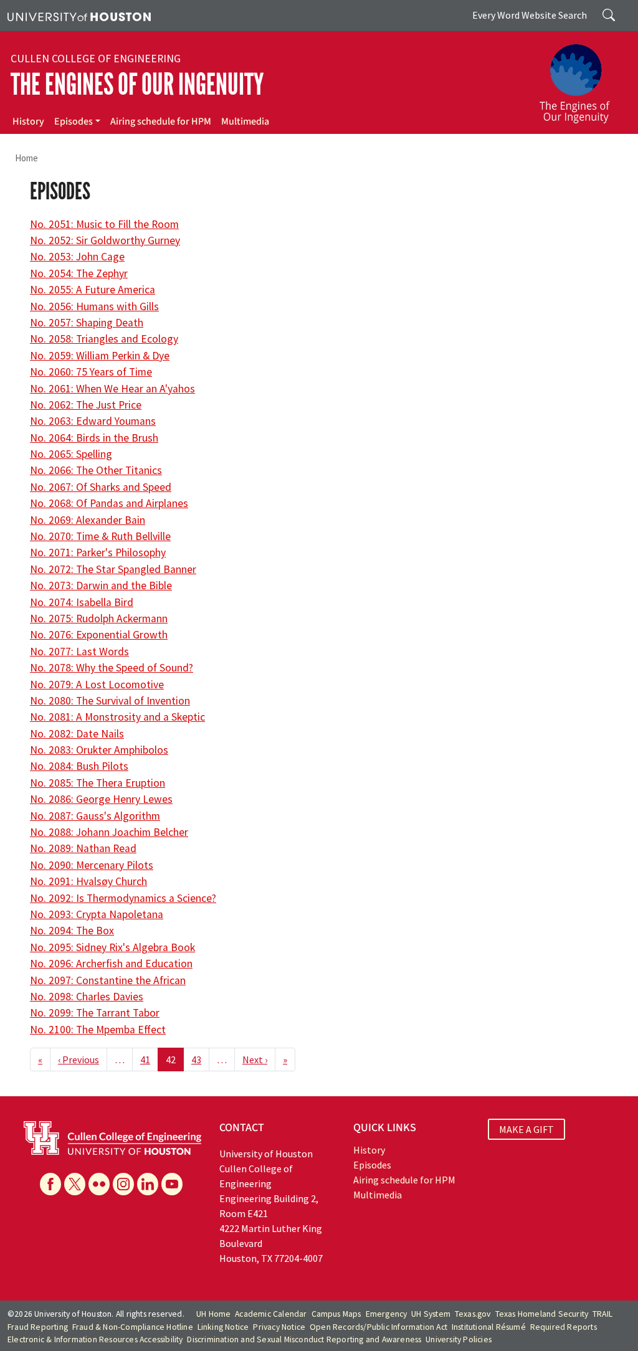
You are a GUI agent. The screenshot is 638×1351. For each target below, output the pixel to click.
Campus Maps (336, 1314)
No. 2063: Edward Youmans (93, 421)
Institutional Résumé (489, 1327)
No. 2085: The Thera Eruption (97, 783)
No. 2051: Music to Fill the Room (104, 224)
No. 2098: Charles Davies (86, 996)
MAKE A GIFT (526, 1129)
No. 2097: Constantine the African (108, 980)
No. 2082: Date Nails (77, 734)
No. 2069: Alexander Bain (87, 520)
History (28, 121)
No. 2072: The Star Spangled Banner (113, 569)
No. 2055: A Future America (92, 289)
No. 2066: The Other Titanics (96, 470)
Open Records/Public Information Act (378, 1327)
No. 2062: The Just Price (85, 405)
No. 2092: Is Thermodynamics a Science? (123, 898)
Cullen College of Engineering (96, 58)
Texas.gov (473, 1314)
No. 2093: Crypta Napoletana (96, 914)
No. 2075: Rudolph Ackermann (99, 618)
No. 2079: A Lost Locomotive (97, 684)
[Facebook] (50, 1184)
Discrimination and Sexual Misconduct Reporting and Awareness (304, 1339)
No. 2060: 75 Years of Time (91, 372)
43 (196, 1059)
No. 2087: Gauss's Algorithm (95, 816)
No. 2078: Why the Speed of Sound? (111, 668)
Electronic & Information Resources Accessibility (95, 1339)
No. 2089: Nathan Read (83, 848)
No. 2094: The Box (72, 930)
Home (26, 158)
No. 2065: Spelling (71, 454)
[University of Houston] (79, 15)
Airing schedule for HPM (160, 121)
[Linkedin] (147, 1184)
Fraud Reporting (37, 1327)
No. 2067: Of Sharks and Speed (100, 487)
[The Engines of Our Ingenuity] (582, 78)
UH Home (213, 1314)
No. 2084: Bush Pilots (79, 766)
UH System (430, 1314)
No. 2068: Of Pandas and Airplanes (109, 503)
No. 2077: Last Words (79, 651)
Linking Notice (223, 1327)
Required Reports (563, 1327)
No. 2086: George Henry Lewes (101, 799)
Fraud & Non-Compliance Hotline (132, 1327)
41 (145, 1059)
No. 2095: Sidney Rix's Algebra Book (112, 947)
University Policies (459, 1339)
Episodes (73, 121)
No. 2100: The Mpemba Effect (98, 1029)
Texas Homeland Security (542, 1314)
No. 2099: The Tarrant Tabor (95, 1013)
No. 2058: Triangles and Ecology (104, 339)
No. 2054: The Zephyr (79, 273)
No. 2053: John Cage (77, 256)
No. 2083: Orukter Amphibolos (99, 750)
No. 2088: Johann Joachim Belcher (109, 832)
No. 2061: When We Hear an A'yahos (112, 389)
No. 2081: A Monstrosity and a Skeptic (117, 717)
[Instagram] (123, 1184)
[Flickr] (99, 1184)
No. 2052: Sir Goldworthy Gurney (105, 240)
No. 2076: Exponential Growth (99, 635)
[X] (74, 1184)
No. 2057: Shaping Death (86, 322)
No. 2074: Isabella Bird (81, 602)
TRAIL (602, 1314)
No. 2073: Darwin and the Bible (101, 585)
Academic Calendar (271, 1314)
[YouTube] (172, 1184)
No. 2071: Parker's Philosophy (98, 552)
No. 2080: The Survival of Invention (110, 701)
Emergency (386, 1314)
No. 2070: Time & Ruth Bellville (100, 536)
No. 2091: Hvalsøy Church (88, 881)
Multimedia (245, 121)
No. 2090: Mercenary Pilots (91, 865)
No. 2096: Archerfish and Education (111, 963)
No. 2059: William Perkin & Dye (99, 356)
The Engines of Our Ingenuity (137, 84)
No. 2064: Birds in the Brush (94, 438)
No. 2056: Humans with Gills (94, 306)
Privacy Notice (279, 1327)
